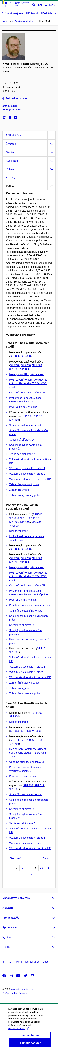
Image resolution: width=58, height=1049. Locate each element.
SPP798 (15, 365)
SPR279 (25, 518)
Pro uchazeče (10, 917)
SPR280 (26, 365)
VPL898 (25, 369)
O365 (45, 961)
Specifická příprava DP (22, 439)
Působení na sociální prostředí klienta (30, 605)
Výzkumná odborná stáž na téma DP (30, 479)
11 (47, 868)
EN (40, 4)
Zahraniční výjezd (19, 490)
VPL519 (36, 522)
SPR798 (14, 369)
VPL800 (14, 525)
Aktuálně (7, 907)
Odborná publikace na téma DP (27, 392)
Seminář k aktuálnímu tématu (25, 425)
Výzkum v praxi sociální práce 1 (27, 468)
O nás (6, 947)
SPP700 (37, 514)
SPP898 (15, 356)
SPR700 (14, 522)
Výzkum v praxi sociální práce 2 (27, 473)
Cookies (23, 993)
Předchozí (15, 858)
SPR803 (14, 419)
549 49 (9, 106)
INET (10, 961)
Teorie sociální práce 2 (22, 454)
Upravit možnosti (16, 1028)
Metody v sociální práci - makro (26, 374)
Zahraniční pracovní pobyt (24, 484)
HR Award (32, 13)
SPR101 (42, 648)
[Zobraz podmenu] (50, 898)
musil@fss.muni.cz (13, 109)
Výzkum (7, 937)
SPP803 (28, 416)
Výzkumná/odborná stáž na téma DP (30, 677)
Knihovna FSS (32, 961)
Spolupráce (9, 927)
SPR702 (14, 652)
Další (45, 858)
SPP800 (14, 518)
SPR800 (25, 522)
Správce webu (9, 993)
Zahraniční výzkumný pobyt (24, 495)
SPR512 (39, 416)
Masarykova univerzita (16, 898)
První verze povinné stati (23, 407)
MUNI (19, 961)
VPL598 (36, 730)
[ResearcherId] (5, 117)
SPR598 (37, 365)
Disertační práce (18, 531)
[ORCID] (16, 117)
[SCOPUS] (10, 117)
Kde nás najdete (13, 13)
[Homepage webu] (15, 4)
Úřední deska (48, 13)
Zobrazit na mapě (16, 98)
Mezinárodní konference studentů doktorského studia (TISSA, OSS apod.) (28, 383)
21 (32, 874)
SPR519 (36, 518)
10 (41, 868)
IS (3, 961)
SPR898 (26, 356)
